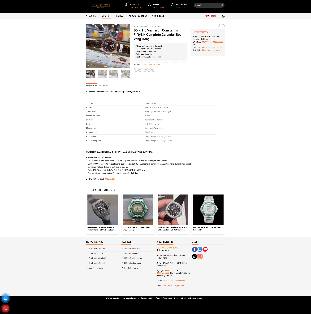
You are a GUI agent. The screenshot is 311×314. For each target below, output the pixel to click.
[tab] (91, 85)
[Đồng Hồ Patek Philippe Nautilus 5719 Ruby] (208, 210)
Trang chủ (91, 16)
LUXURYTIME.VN (200, 32)
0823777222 (179, 281)
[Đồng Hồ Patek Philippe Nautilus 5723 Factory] (138, 210)
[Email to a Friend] (145, 70)
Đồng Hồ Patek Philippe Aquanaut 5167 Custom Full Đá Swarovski (172, 228)
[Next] (126, 46)
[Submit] (221, 5)
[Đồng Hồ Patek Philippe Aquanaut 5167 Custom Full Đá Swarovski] (173, 210)
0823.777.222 (163, 273)
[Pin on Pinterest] (149, 70)
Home (136, 26)
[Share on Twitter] (140, 70)
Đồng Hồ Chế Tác (157, 26)
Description (91, 86)
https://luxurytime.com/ (211, 50)
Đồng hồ (105, 16)
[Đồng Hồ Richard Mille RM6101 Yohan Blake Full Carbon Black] (102, 210)
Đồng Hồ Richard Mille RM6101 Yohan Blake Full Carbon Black (100, 228)
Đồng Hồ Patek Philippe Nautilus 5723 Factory (136, 228)
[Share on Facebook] (136, 70)
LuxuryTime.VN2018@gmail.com (210, 47)
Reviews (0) (103, 86)
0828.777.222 (170, 270)
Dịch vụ (119, 16)
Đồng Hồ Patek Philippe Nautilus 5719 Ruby (207, 228)
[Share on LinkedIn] (153, 70)
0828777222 (156, 57)
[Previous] (90, 46)
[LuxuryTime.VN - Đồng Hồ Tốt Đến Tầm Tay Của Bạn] (101, 6)
